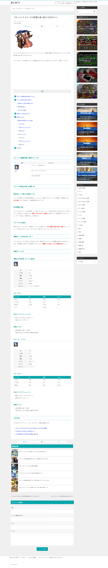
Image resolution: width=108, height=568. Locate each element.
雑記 (80, 252)
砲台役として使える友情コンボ (25, 103)
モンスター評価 (17, 23)
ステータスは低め (22, 110)
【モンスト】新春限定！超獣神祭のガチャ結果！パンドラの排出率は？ (87, 27)
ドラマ (80, 215)
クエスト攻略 (82, 211)
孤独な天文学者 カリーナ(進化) (25, 120)
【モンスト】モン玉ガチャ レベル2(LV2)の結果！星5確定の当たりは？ (87, 43)
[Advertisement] (42, 75)
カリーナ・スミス (22, 134)
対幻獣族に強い (21, 106)
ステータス (21, 123)
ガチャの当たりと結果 (84, 198)
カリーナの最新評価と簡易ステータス (26, 96)
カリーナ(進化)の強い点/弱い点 (24, 99)
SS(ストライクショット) (25, 127)
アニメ (80, 191)
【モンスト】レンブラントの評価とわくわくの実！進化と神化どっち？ (33, 487)
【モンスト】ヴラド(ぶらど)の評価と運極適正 (28, 466)
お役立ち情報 (82, 188)
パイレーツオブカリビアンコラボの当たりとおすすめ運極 (31, 428)
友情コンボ (21, 130)
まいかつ (15, 2)
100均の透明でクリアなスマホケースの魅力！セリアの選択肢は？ (87, 75)
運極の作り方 (82, 248)
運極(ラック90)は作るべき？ (23, 113)
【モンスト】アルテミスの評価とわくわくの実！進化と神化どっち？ (33, 451)
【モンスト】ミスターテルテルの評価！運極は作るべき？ (31, 473)
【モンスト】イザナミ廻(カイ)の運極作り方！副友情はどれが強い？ (87, 91)
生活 (80, 232)
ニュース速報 (82, 218)
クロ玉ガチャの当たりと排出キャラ (25, 431)
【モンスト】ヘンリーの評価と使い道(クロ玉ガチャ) (61, 496)
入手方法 (19, 147)
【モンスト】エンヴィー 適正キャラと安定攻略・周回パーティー (87, 59)
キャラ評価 (81, 208)
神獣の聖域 (81, 235)
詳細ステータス (20, 117)
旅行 (80, 228)
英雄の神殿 (81, 242)
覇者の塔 (81, 245)
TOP (15, 557)
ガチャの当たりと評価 (84, 201)
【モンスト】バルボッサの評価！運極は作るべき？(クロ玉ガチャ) (25, 496)
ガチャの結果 (82, 204)
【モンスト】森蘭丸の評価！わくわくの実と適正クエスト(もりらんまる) (34, 480)
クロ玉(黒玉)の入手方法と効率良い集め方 (26, 434)
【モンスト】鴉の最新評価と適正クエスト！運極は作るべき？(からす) (33, 458)
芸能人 (80, 238)
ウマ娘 (80, 194)
